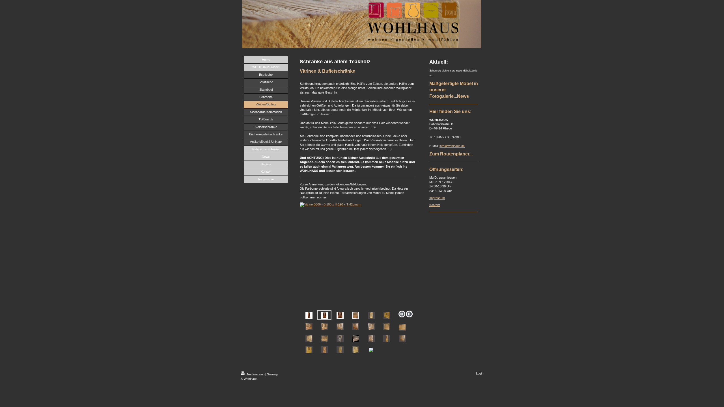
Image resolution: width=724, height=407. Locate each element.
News (463, 96)
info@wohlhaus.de (452, 146)
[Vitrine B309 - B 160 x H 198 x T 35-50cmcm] (340, 315)
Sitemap (272, 374)
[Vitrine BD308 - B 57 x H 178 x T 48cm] (309, 315)
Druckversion (255, 374)
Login (479, 373)
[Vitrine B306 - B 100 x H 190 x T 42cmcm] (357, 255)
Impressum (437, 198)
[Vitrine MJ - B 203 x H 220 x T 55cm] (355, 315)
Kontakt (434, 205)
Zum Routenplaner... (451, 153)
